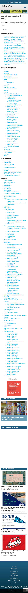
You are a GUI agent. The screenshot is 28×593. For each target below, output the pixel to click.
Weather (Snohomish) (13, 371)
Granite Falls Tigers (12, 111)
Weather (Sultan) (11, 374)
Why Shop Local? (11, 323)
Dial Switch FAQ (8, 185)
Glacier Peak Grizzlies (12, 109)
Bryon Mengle (7, 161)
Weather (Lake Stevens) (13, 350)
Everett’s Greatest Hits (10, 167)
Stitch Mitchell (7, 162)
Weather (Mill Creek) (12, 355)
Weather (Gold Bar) (12, 346)
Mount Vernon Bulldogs (13, 130)
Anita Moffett (7, 166)
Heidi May (6, 169)
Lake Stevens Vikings (12, 117)
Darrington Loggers (12, 103)
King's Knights (10, 116)
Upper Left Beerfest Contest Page (13, 328)
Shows (5, 314)
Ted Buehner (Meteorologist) (12, 175)
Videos (6, 330)
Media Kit (6, 296)
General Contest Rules (10, 196)
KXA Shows (10, 238)
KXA (5, 225)
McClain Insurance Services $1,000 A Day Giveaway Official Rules (16, 221)
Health (5, 79)
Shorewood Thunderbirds (13, 136)
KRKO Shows (10, 219)
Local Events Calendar (10, 239)
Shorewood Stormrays (13, 285)
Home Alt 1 (7, 206)
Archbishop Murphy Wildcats (14, 95)
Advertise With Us (14, 1)
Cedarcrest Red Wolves (13, 101)
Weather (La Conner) (12, 349)
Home (5, 198)
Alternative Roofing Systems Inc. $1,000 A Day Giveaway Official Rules (16, 227)
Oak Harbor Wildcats (12, 133)
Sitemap (6, 317)
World (5, 155)
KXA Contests (10, 233)
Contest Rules (14, 570)
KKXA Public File (14, 575)
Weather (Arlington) (12, 334)
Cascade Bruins (11, 98)
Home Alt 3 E (7, 207)
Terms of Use (7, 325)
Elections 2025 (7, 190)
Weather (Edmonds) (12, 344)
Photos (6, 90)
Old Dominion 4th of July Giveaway (13, 299)
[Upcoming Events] (14, 478)
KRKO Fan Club (11, 214)
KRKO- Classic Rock (9, 209)
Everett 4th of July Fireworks (11, 192)
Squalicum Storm (11, 141)
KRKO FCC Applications (13, 215)
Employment (14, 573)
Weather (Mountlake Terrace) (15, 358)
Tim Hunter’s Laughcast (13, 307)
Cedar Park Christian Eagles (14, 100)
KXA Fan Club (10, 234)
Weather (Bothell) (12, 336)
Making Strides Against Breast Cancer (14, 295)
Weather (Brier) (11, 338)
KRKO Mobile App (11, 217)
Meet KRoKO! (10, 223)
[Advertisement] (14, 11)
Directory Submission (12, 312)
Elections (6, 73)
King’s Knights (10, 265)
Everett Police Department (11, 78)
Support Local (7, 322)
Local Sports (7, 242)
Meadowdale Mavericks (13, 127)
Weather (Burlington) (12, 339)
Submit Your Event (9, 320)
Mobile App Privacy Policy (10, 298)
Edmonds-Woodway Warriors (14, 105)
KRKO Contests (11, 212)
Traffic (5, 326)
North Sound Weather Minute (14, 303)
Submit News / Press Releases (14, 2)
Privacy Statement (9, 309)
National (6, 86)
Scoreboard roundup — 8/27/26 (12, 39)
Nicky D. (6, 170)
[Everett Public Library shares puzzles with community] (14, 408)
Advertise (14, 566)
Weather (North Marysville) (14, 366)
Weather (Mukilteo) (12, 361)
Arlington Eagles (11, 97)
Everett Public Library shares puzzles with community (13, 418)
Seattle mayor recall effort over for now (14, 47)
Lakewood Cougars (12, 119)
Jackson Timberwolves (13, 113)
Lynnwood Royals (11, 121)
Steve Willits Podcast (9, 151)
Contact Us (7, 184)
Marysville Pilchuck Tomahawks (15, 125)
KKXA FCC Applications (13, 231)
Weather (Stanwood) (12, 372)
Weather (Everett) (9, 331)
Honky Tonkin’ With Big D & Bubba (12, 172)
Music (5, 81)
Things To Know (8, 152)
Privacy (14, 582)
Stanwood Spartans (12, 143)
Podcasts (6, 301)
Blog (5, 70)
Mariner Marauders (12, 122)
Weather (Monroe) (12, 357)
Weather (6, 154)
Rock (8, 84)
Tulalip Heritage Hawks (13, 146)
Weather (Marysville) (12, 353)
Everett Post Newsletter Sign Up (12, 193)
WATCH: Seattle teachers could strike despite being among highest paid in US (14, 55)
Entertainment (8, 76)
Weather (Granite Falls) (13, 347)
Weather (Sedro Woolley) (14, 369)
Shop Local (7, 311)
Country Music (10, 82)
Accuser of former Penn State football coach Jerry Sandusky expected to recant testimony (15, 63)
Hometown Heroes (12, 89)
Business (6, 71)
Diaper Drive (7, 187)
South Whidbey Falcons (13, 140)
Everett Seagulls (11, 106)
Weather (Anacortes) (12, 333)
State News (7, 149)
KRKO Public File (14, 578)
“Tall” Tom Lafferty (9, 164)
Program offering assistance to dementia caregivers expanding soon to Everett (15, 36)
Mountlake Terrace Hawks (13, 132)
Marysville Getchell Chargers (14, 124)
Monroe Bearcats (11, 128)
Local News (7, 241)
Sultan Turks (10, 144)
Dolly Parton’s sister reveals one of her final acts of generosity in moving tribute (15, 59)
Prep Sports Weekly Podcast (11, 94)
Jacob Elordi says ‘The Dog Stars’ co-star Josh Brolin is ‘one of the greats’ (15, 44)
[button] (25, 7)
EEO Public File (7, 188)
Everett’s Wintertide (9, 195)
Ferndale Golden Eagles (13, 108)
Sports (5, 148)
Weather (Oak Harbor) (13, 368)
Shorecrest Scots (11, 135)
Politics (6, 92)
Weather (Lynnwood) (12, 352)
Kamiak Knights (11, 114)
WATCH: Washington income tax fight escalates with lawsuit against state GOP (15, 52)
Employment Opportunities (11, 74)
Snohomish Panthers (12, 138)
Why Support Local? (9, 376)
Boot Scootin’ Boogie (9, 182)
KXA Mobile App (11, 236)
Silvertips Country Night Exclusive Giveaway (15, 315)
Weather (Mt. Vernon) (13, 360)
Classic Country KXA (9, 173)
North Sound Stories (9, 87)
